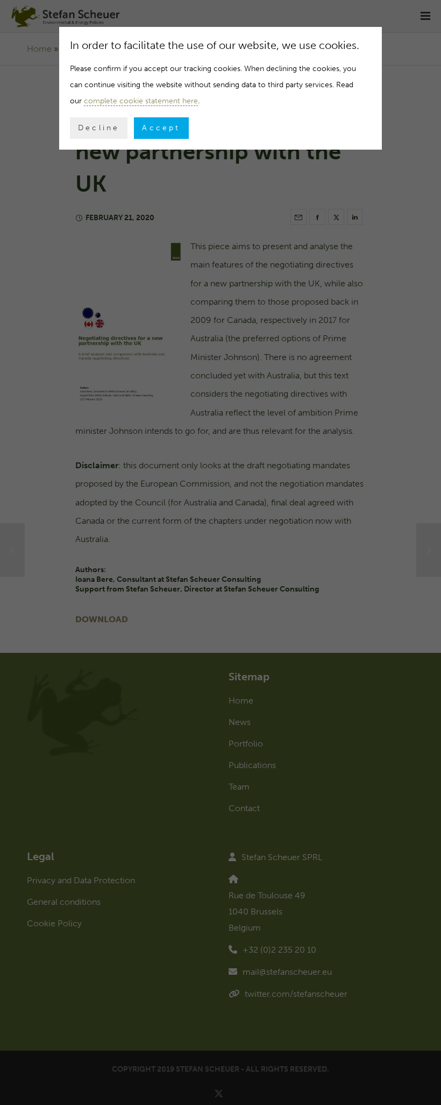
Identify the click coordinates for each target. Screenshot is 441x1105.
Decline (98, 127)
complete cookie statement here (141, 100)
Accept (161, 127)
